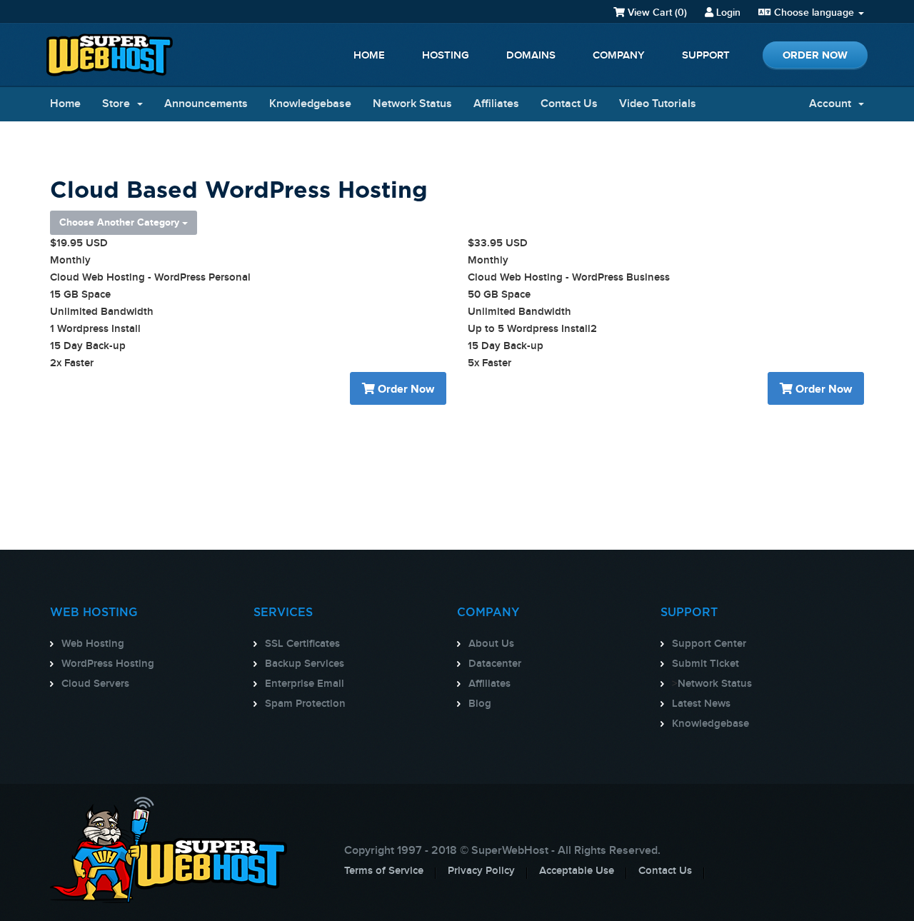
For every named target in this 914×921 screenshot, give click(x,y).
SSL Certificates (302, 644)
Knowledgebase (310, 104)
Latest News (701, 704)
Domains (531, 55)
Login (726, 12)
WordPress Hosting (107, 664)
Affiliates (496, 104)
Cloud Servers (95, 684)
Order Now (815, 55)
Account (833, 104)
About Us (491, 644)
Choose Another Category (120, 222)
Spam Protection (305, 704)
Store (119, 104)
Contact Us (569, 104)
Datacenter (494, 664)
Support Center (709, 644)
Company (619, 55)
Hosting (445, 55)
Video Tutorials (657, 104)
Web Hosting (92, 644)
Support (706, 55)
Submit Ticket (705, 664)
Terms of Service (383, 871)
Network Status (412, 104)
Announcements (206, 104)
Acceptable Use (576, 871)
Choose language (814, 12)
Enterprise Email (304, 684)
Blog (479, 704)
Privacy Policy (481, 871)
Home (369, 55)
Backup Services (304, 664)
